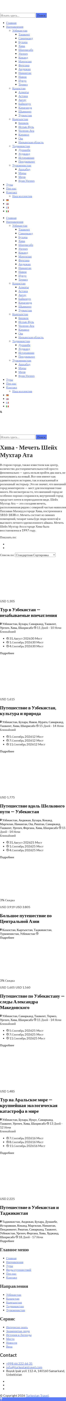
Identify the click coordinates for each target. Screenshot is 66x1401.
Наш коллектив (22, 196)
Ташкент (24, 34)
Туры (9, 184)
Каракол (23, 134)
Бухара (22, 42)
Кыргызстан (20, 119)
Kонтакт (11, 192)
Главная (11, 22)
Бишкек (23, 123)
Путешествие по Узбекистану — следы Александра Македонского (32, 1001)
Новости (11, 1342)
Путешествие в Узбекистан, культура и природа (28, 710)
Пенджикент (26, 161)
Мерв (21, 177)
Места (10, 1338)
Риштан (39, 824)
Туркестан (25, 115)
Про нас (11, 188)
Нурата (42, 722)
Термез (23, 84)
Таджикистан (21, 146)
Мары (22, 173)
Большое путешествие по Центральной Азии (26, 918)
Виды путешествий (18, 1269)
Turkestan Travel (37, 1395)
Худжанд (24, 153)
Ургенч (23, 53)
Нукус (22, 80)
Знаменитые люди (18, 1331)
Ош (20, 138)
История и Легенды (18, 1335)
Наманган (24, 73)
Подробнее (7, 653)
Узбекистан (19, 30)
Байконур (24, 103)
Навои (22, 76)
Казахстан (18, 88)
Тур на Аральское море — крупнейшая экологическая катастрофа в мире (28, 1105)
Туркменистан (21, 165)
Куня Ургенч (26, 180)
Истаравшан (26, 157)
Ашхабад (24, 169)
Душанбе (24, 150)
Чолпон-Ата (26, 130)
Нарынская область (31, 142)
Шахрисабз (25, 49)
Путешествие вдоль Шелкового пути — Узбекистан (32, 808)
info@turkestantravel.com (24, 1367)
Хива (21, 46)
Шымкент (24, 111)
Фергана (23, 65)
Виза (9, 1346)
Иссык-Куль (26, 126)
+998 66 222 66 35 (19, 1363)
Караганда (25, 107)
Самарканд (25, 38)
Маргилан (25, 61)
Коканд (23, 57)
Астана (23, 96)
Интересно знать (17, 1327)
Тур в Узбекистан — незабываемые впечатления (28, 612)
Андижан (24, 69)
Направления (14, 26)
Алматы (23, 92)
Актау (22, 100)
